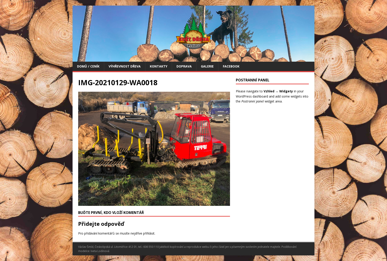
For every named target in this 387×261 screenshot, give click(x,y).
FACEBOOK (231, 66)
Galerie (207, 66)
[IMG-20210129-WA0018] (154, 203)
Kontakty (158, 66)
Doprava (184, 66)
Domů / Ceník (88, 66)
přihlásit (149, 233)
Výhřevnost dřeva (125, 66)
